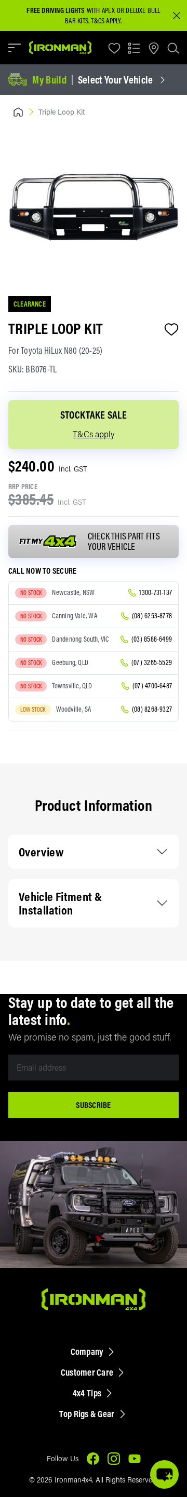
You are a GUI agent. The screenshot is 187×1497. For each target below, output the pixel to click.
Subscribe (93, 1105)
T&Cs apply (93, 433)
